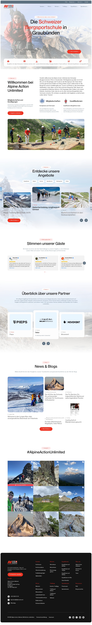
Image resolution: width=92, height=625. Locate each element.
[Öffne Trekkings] (67, 6)
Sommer (38, 562)
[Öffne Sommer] (44, 6)
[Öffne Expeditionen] (77, 6)
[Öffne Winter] (51, 6)
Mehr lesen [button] (11, 267)
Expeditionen (65, 562)
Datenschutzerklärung (41, 617)
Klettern (52, 562)
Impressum (51, 617)
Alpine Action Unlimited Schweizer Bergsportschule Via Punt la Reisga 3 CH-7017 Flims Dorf (14, 585)
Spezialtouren (65, 584)
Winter (37, 584)
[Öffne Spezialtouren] (87, 6)
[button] (81, 220)
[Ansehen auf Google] (10, 258)
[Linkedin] (83, 618)
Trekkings (52, 584)
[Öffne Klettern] (59, 6)
